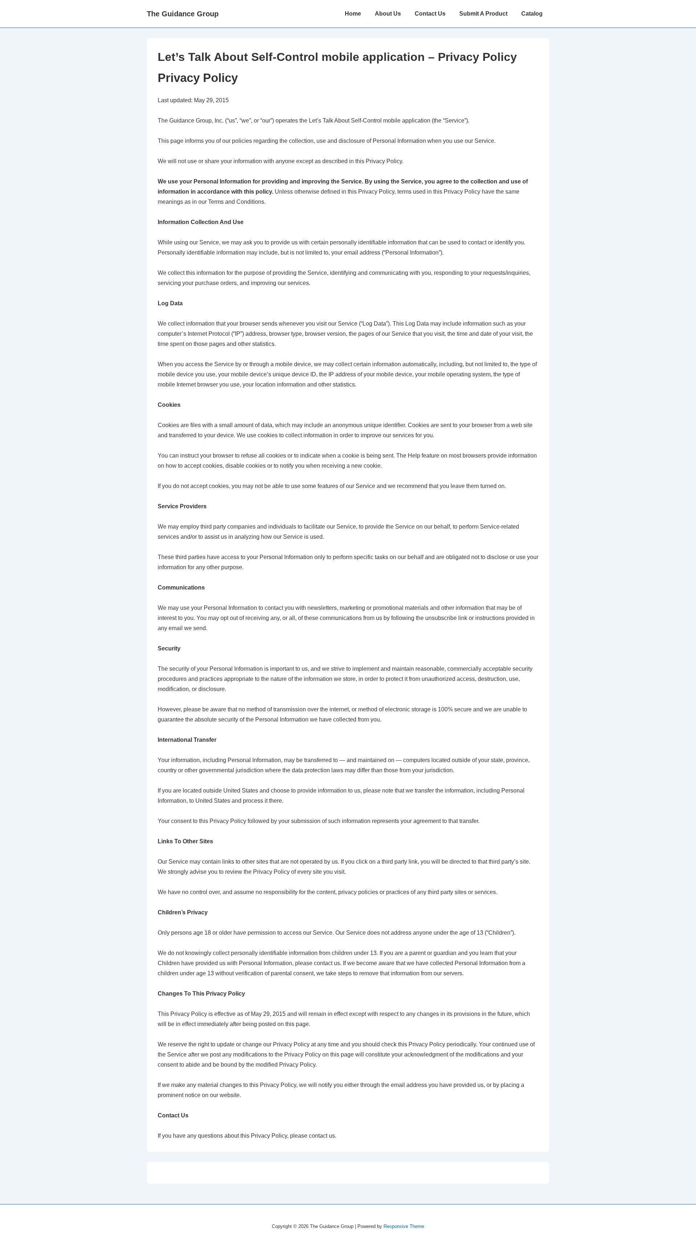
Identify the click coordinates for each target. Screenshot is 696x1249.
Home (353, 14)
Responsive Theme (404, 1226)
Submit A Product (483, 14)
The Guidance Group (183, 14)
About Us (388, 14)
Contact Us (430, 14)
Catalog (532, 14)
